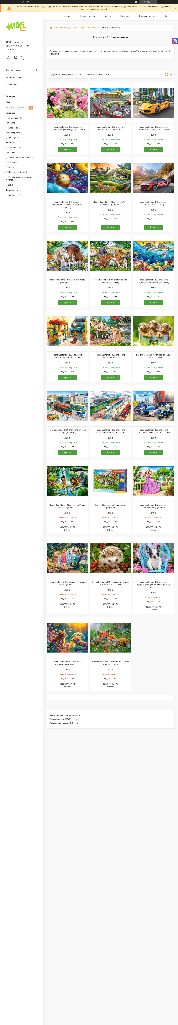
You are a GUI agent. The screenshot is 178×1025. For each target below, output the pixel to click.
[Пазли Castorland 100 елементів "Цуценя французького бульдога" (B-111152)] (153, 558)
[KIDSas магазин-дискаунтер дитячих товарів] (21, 26)
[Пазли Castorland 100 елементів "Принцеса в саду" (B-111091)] (153, 481)
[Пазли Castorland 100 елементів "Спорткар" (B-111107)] (153, 178)
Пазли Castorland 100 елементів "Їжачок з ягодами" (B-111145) (110, 583)
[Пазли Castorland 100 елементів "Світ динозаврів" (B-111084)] (110, 178)
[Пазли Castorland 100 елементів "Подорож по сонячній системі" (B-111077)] (67, 178)
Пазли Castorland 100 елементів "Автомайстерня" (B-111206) (67, 356)
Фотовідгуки (11, 84)
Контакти (124, 16)
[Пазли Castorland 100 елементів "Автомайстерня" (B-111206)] (67, 330)
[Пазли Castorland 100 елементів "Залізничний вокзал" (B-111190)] (110, 405)
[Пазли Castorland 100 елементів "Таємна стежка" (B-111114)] (67, 558)
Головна (67, 16)
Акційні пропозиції (14, 77)
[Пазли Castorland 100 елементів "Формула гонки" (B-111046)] (110, 103)
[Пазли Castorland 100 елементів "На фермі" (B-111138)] (110, 255)
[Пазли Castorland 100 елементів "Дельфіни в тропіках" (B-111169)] (153, 255)
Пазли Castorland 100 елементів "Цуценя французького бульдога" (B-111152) (154, 585)
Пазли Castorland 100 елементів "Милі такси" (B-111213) (153, 356)
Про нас (107, 16)
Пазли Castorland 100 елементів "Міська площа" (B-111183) (67, 431)
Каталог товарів (13, 70)
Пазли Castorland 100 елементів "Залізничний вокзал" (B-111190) (111, 431)
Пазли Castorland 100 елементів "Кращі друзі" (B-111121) (67, 281)
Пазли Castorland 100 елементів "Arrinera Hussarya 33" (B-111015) (153, 128)
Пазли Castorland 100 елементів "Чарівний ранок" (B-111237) (67, 663)
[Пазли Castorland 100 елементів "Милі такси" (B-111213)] (153, 330)
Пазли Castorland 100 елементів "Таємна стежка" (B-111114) (67, 583)
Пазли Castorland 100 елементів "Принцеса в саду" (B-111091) (153, 506)
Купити (67, 149)
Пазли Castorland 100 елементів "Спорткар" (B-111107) (153, 203)
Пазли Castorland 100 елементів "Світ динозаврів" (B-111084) (110, 203)
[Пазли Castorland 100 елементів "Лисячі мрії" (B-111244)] (110, 637)
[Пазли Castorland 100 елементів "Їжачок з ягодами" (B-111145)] (110, 558)
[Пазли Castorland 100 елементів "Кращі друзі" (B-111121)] (67, 255)
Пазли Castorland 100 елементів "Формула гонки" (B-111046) (110, 128)
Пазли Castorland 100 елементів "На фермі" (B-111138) (110, 281)
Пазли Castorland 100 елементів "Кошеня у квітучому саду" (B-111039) (67, 128)
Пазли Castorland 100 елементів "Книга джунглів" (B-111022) (67, 506)
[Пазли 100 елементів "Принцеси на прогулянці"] (110, 481)
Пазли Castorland (88, 28)
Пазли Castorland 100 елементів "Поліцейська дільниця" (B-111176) (153, 431)
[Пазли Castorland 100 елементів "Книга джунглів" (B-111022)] (67, 481)
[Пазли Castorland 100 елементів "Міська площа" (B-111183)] (67, 405)
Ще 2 (10, 185)
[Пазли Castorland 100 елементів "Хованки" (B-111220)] (110, 330)
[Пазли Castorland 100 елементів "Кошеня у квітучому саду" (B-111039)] (67, 103)
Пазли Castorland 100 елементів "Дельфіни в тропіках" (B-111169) (153, 281)
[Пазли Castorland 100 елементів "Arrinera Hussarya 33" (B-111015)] (153, 103)
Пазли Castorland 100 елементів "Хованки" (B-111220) (110, 356)
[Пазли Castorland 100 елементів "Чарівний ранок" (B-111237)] (67, 637)
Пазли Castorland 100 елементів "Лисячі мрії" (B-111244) (110, 663)
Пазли (76, 28)
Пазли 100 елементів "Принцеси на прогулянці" (111, 506)
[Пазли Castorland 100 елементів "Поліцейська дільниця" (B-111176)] (153, 405)
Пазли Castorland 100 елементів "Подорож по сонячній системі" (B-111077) (67, 205)
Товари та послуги (62, 28)
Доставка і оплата (146, 16)
